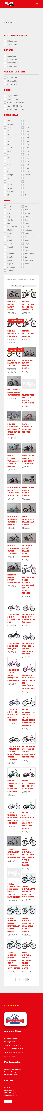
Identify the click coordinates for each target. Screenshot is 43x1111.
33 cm (27, 127)
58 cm (27, 164)
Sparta (9, 243)
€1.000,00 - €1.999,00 (15, 102)
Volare (27, 250)
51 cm (9, 154)
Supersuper (11, 267)
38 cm (9, 134)
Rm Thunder (29, 237)
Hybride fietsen (12, 41)
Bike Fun (10, 257)
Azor (9, 210)
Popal (27, 233)
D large (10, 174)
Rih (8, 237)
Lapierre (10, 264)
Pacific (9, 233)
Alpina (9, 206)
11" (26, 178)
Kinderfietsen (12, 59)
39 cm (27, 134)
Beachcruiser (29, 253)
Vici (8, 250)
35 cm (9, 131)
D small (27, 174)
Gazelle (10, 220)
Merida (10, 230)
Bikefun (27, 213)
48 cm (27, 148)
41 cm (9, 137)
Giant (9, 223)
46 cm (27, 144)
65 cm (27, 171)
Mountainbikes (12, 62)
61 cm (27, 168)
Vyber (27, 267)
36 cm (27, 131)
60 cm (9, 168)
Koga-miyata (12, 226)
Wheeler (10, 253)
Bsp (8, 216)
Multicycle (28, 230)
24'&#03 (10, 124)
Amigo (27, 206)
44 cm (27, 141)
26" (26, 124)
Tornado (10, 247)
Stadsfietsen (12, 44)
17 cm (9, 185)
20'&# (9, 188)
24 (26, 188)
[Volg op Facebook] (6, 1101)
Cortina (27, 216)
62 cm (9, 171)
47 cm (9, 148)
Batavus (28, 210)
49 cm (9, 151)
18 (26, 185)
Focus (9, 260)
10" (8, 178)
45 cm (9, 144)
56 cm (27, 161)
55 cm (9, 161)
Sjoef (26, 264)
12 (8, 181)
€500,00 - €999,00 (14, 99)
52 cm (27, 154)
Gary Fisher (29, 260)
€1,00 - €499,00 (13, 96)
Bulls (26, 257)
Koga (27, 223)
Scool (9, 240)
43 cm (9, 141)
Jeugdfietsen (12, 56)
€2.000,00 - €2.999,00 (15, 106)
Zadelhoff (10, 270)
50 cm (27, 151)
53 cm (9, 158)
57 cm (9, 164)
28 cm (9, 127)
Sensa (27, 240)
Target (27, 243)
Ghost (27, 220)
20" (26, 121)
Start (5, 22)
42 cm (27, 137)
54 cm (27, 158)
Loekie (27, 226)
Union (27, 247)
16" (26, 181)
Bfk (8, 213)
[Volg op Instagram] (10, 1101)
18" (8, 121)
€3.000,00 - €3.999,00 (15, 109)
